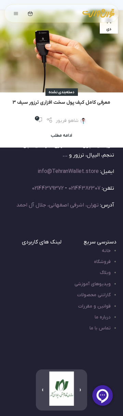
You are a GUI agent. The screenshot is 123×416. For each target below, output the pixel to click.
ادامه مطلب (61, 135)
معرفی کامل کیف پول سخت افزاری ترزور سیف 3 (61, 102)
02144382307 (84, 188)
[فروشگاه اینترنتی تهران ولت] (98, 13)
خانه (106, 251)
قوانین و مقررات (94, 306)
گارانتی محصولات (94, 295)
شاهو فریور (67, 120)
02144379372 (48, 188)
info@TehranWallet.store (68, 171)
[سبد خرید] (30, 13)
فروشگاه (102, 262)
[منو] (16, 13)
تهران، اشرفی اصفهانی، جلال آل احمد (57, 205)
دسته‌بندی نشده (61, 92)
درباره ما (103, 317)
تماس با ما (100, 328)
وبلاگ (105, 272)
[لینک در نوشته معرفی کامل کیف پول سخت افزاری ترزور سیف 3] (61, 51)
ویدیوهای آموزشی (92, 284)
